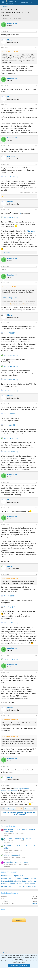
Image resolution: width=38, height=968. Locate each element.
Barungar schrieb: (8, 287)
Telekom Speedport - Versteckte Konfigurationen (18, 878)
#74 (36, 524)
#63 (36, 86)
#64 (36, 105)
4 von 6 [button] (19, 809)
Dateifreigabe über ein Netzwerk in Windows (15, 789)
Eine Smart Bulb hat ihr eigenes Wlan (17, 839)
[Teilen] (32, 31)
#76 (36, 656)
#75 (36, 574)
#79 (36, 766)
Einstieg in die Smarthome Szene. (16, 862)
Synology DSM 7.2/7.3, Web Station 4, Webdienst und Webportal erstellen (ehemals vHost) (19, 881)
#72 (36, 482)
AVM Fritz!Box (8, 843)
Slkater (34, 903)
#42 (19, 213)
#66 (36, 164)
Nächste (27, 809)
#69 (36, 283)
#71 (36, 404)
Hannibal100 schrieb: (9, 52)
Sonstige (7, 859)
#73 (36, 508)
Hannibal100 (7, 18)
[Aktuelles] (31, 2)
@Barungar (31, 231)
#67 (36, 209)
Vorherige (11, 809)
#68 (36, 266)
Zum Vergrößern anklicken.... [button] (19, 304)
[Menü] (2, 2)
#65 (36, 145)
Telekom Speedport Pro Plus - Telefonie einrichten (19, 884)
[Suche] (35, 2)
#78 (36, 715)
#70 (36, 323)
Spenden (19, 920)
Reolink (6, 836)
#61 (36, 31)
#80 (36, 785)
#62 (36, 47)
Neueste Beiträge (8, 826)
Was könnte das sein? (12, 855)
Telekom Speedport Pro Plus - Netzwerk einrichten (19, 886)
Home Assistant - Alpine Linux (12, 875)
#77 (36, 672)
